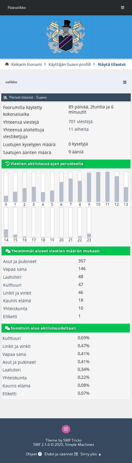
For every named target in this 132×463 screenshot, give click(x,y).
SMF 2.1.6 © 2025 (48, 444)
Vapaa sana (15, 269)
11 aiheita (78, 129)
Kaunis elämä (17, 300)
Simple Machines (79, 444)
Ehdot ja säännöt (59, 454)
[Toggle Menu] (122, 7)
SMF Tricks (72, 440)
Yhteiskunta (15, 308)
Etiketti (10, 316)
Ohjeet (32, 454)
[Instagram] (66, 429)
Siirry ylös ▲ (91, 454)
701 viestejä (80, 121)
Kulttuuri (12, 285)
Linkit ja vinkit (17, 293)
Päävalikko (17, 7)
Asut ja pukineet (20, 261)
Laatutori (12, 277)
